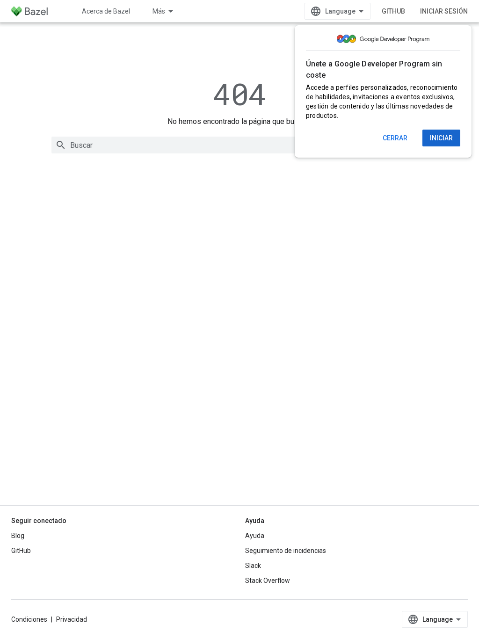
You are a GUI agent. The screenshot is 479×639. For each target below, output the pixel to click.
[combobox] (239, 145)
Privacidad (71, 619)
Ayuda (254, 535)
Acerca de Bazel (106, 11)
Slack (253, 565)
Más (158, 11)
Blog (17, 535)
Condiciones (29, 619)
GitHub (393, 11)
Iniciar (441, 138)
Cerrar (395, 138)
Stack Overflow (267, 580)
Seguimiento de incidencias (285, 550)
